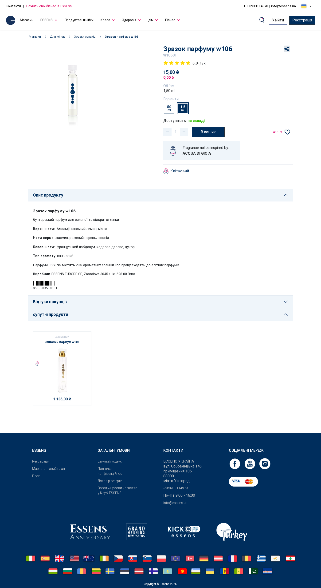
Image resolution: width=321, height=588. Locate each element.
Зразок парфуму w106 (121, 36)
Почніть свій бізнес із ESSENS (49, 6)
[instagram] (265, 463)
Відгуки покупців (50, 301)
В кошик (208, 132)
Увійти (278, 20)
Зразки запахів (85, 36)
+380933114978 (255, 6)
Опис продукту (48, 195)
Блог (36, 476)
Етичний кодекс (110, 461)
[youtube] (250, 463)
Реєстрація (302, 20)
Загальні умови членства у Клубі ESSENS (117, 490)
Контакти (13, 6)
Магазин (26, 20)
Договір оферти (110, 481)
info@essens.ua (283, 6)
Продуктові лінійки (79, 20)
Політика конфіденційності (111, 471)
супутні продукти (50, 314)
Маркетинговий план (48, 469)
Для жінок (57, 36)
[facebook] (235, 463)
